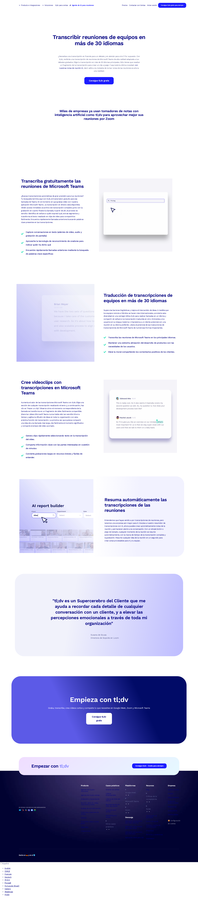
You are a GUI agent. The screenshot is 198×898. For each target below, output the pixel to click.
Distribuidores (173, 814)
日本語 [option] (7, 871)
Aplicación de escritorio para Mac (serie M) (133, 822)
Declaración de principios (151, 816)
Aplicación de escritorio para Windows (133, 833)
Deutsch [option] (8, 877)
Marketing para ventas (111, 816)
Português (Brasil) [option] (12, 886)
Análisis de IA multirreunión (91, 808)
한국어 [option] (7, 880)
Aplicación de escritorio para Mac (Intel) (133, 827)
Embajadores (172, 811)
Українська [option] (9, 892)
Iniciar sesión (152, 5)
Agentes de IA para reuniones (87, 790)
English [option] (8, 868)
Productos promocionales (173, 802)
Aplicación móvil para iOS (134, 837)
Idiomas (84, 818)
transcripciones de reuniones (147, 520)
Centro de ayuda (152, 821)
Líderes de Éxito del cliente (113, 800)
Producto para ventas (111, 810)
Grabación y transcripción (90, 799)
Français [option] (8, 874)
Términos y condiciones (154, 834)
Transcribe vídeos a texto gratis (90, 822)
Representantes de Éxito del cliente (112, 805)
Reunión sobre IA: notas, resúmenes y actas (89, 803)
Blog (147, 790)
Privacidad (150, 831)
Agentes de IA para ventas (90, 795)
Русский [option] (8, 883)
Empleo (170, 793)
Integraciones (86, 831)
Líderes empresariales (111, 794)
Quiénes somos (173, 790)
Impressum (150, 838)
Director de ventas (112, 790)
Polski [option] (7, 895)
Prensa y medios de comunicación (153, 826)
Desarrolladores (173, 797)
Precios (125, 5)
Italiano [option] (8, 889)
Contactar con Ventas (137, 5)
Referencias (172, 807)
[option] (101, 868)
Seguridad (84, 827)
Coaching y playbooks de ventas (90, 813)
